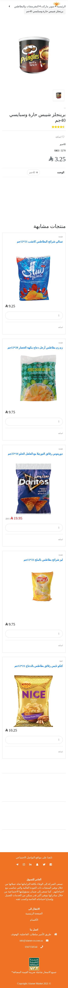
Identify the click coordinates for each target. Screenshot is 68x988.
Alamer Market (35, 983)
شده (61, 236)
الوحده (60, 172)
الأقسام (34, 919)
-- (65, 108)
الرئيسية (61, 6)
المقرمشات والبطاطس (26, 6)
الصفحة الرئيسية (34, 913)
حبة (61, 661)
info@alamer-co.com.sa (31, 940)
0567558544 (31, 947)
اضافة (59, 137)
